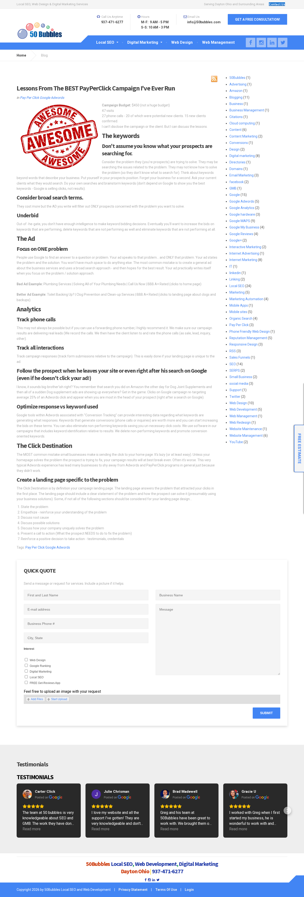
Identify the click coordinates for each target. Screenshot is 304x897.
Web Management (243, 416)
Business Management (246, 110)
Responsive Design (243, 344)
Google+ (235, 240)
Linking (234, 279)
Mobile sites (238, 312)
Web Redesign (240, 422)
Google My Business (244, 227)
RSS (232, 351)
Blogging (235, 97)
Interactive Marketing (245, 247)
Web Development (243, 409)
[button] (16, 810)
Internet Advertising (244, 253)
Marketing (237, 292)
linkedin (235, 273)
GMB (233, 188)
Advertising (238, 84)
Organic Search (240, 318)
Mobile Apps (238, 305)
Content (235, 130)
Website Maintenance (245, 429)
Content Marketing (243, 136)
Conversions (238, 143)
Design (234, 149)
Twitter (234, 397)
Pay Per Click (29, 98)
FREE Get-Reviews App (45, 683)
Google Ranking (40, 666)
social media (238, 383)
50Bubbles (237, 78)
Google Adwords (52, 98)
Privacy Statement (133, 890)
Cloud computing (242, 123)
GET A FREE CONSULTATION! (257, 19)
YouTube (236, 442)
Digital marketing (242, 156)
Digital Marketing (41, 671)
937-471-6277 (167, 871)
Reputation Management (248, 338)
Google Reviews (241, 234)
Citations (236, 117)
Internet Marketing (243, 260)
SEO (232, 364)
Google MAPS (239, 221)
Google (234, 195)
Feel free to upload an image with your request (62, 691)
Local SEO (236, 286)
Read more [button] (32, 829)
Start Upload (59, 699)
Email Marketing (241, 175)
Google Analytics (241, 208)
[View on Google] (27, 794)
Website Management (246, 435)
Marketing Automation (246, 299)
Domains (236, 169)
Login (189, 890)
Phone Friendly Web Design (249, 331)
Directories (237, 162)
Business (236, 104)
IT (230, 266)
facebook (236, 182)
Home (21, 55)
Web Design (238, 403)
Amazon (235, 91)
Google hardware (242, 214)
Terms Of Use (166, 890)
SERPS (234, 370)
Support (235, 390)
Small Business (240, 377)
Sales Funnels (239, 357)
